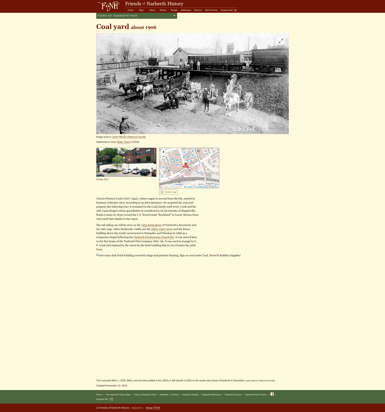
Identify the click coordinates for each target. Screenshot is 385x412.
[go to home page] (107, 6)
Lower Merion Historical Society (129, 137)
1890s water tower (162, 229)
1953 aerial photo (151, 225)
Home (130, 10)
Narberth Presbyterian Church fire (154, 237)
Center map (170, 192)
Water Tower (123, 142)
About (153, 407)
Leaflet (189, 186)
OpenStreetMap (201, 186)
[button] (186, 166)
